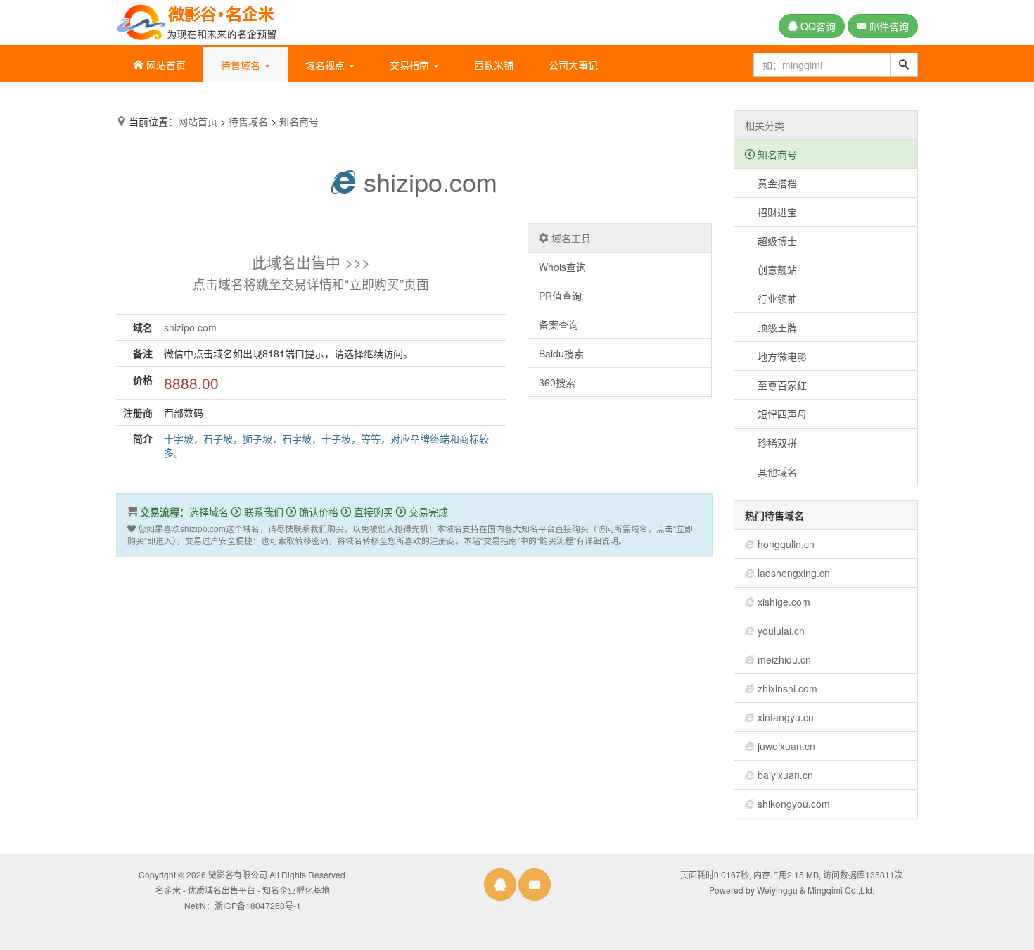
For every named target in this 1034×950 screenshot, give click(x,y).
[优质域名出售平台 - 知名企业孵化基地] (196, 20)
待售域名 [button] (242, 65)
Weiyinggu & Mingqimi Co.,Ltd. (815, 890)
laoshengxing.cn (794, 573)
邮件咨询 (888, 26)
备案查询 (558, 324)
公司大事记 (573, 65)
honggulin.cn (786, 544)
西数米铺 (493, 65)
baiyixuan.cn (785, 775)
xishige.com (784, 602)
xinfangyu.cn (786, 717)
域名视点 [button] (326, 65)
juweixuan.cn (786, 746)
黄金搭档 (771, 183)
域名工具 (570, 238)
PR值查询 (560, 296)
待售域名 (248, 121)
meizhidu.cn (784, 659)
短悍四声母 (776, 414)
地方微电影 (776, 356)
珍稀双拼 (771, 443)
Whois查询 (562, 267)
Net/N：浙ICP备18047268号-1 (242, 905)
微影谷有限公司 (237, 874)
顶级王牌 (771, 327)
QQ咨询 (817, 26)
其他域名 (771, 471)
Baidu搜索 (561, 353)
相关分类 (764, 125)
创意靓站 (771, 269)
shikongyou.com (794, 804)
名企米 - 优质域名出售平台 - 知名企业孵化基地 (242, 890)
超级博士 (771, 241)
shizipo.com (427, 181)
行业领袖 (771, 298)
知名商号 (299, 121)
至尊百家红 (776, 385)
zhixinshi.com (787, 688)
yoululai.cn (781, 630)
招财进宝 (771, 212)
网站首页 (164, 65)
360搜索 (557, 382)
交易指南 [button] (411, 65)
